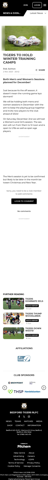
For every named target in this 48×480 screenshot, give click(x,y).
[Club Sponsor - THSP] (15, 392)
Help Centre (19, 453)
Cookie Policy (14, 466)
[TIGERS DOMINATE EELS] (13, 304)
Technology (19, 459)
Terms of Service (16, 463)
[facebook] (19, 417)
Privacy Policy (33, 463)
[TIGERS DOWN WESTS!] (13, 333)
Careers (31, 456)
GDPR (31, 459)
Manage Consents (32, 466)
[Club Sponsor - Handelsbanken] (32, 392)
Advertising (18, 456)
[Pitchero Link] (24, 447)
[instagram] (29, 417)
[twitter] (24, 417)
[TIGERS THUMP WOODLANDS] (13, 318)
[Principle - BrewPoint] (15, 383)
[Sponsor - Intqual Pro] (32, 383)
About (31, 453)
